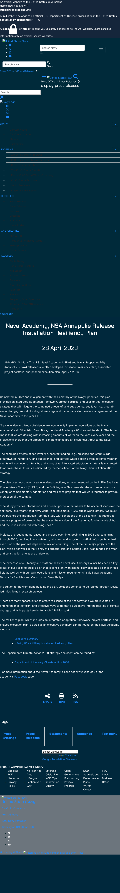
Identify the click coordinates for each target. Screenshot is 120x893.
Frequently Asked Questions (25, 299)
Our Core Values (18, 129)
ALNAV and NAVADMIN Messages (27, 304)
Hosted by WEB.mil (11, 852)
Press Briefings (18, 201)
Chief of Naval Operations (25, 165)
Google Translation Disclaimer (60, 759)
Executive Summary (26, 638)
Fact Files (15, 289)
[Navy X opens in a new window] (10, 48)
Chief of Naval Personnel (24, 180)
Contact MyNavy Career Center (26, 241)
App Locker (16, 270)
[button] (60, 6)
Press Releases (26, 71)
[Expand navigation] (44, 77)
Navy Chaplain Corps (21, 285)
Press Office (7, 71)
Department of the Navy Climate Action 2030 (42, 662)
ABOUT (4, 124)
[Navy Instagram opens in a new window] (10, 52)
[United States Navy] (15, 41)
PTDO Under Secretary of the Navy (30, 160)
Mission (14, 139)
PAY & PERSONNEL (9, 230)
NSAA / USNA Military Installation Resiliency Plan (43, 643)
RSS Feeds (15, 294)
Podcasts (15, 280)
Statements (16, 220)
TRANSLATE (6, 314)
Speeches (15, 215)
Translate (70, 755)
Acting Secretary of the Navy (26, 155)
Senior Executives (20, 185)
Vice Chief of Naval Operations (27, 170)
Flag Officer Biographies (24, 190)
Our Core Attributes (20, 134)
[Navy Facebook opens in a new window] (10, 44)
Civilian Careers (18, 250)
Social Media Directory (22, 266)
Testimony (15, 211)
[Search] (75, 77)
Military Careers (18, 245)
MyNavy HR (16, 236)
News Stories (17, 225)
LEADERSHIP (6, 149)
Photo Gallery (17, 261)
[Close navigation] (2, 98)
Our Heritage (17, 144)
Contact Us (16, 309)
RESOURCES (6, 255)
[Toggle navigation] (101, 50)
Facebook (20, 676)
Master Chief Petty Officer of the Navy (32, 175)
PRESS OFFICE (7, 196)
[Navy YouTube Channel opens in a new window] (10, 56)
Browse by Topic (19, 275)
